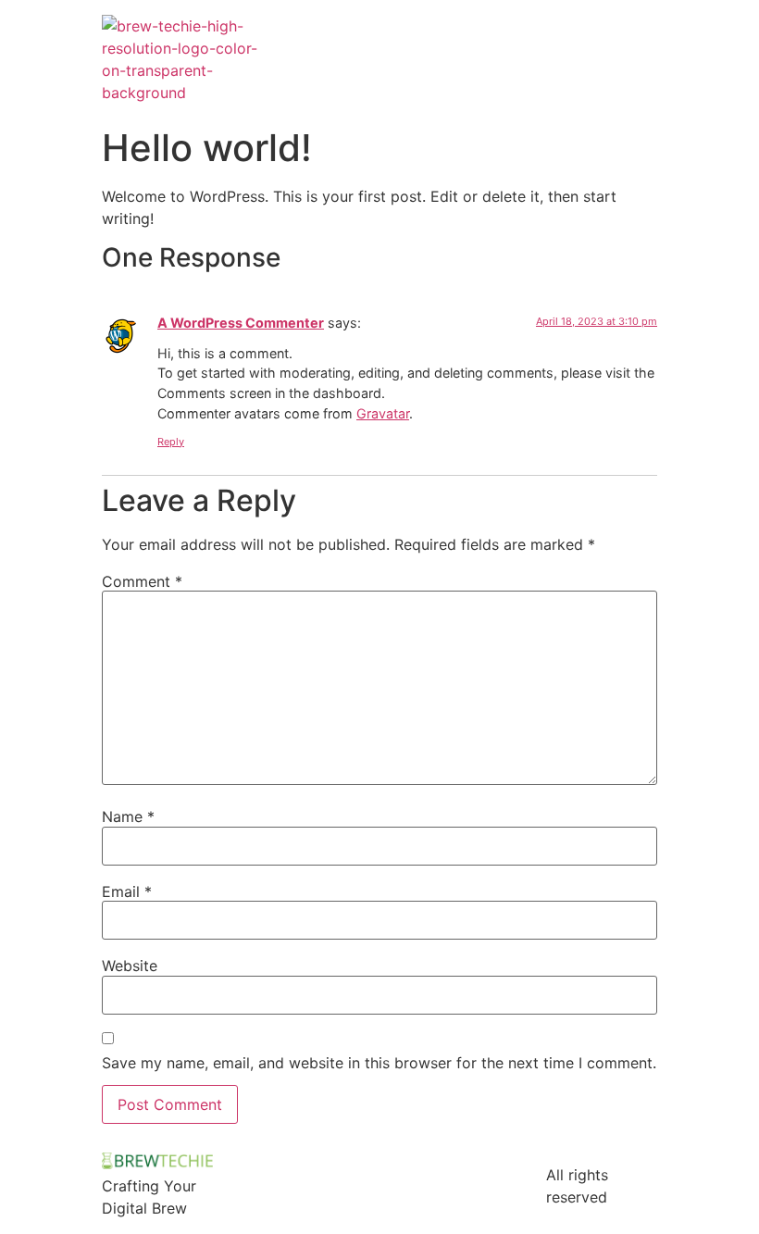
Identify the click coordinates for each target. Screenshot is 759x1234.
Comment (142, 581)
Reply (170, 441)
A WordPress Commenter (240, 322)
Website (129, 965)
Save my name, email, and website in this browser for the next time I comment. (379, 1062)
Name (128, 816)
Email (127, 891)
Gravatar (382, 413)
